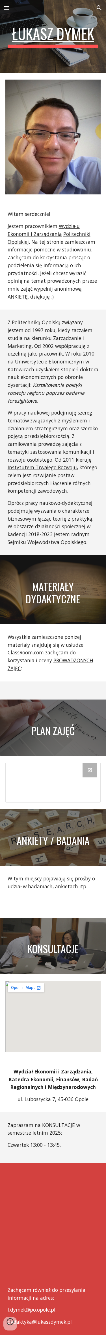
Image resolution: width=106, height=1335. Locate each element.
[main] (53, 36)
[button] (7, 8)
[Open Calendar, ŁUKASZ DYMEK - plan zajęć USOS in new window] (90, 770)
